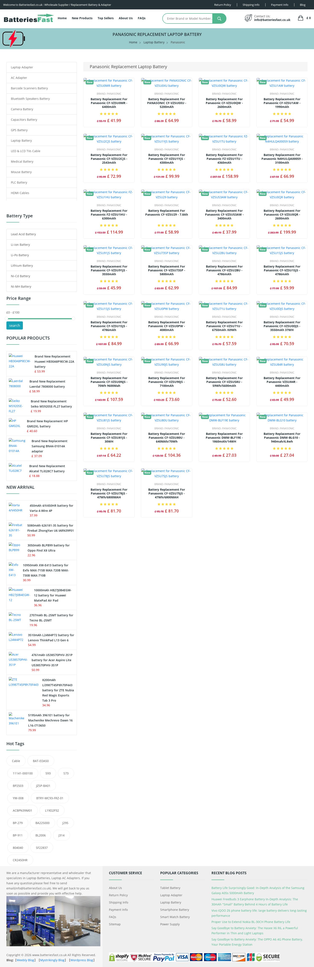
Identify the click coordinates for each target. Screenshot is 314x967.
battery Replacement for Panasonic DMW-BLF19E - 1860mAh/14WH (224, 437)
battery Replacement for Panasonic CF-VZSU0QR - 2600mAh (282, 214)
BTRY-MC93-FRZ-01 (49, 798)
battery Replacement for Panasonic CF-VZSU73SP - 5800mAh (166, 270)
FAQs (141, 18)
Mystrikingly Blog (52, 960)
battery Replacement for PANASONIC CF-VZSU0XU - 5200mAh (166, 103)
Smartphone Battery (174, 910)
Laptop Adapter (22, 67)
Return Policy (118, 895)
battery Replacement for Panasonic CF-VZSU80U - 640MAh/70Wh (166, 437)
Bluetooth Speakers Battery (30, 99)
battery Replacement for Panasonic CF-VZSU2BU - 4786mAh (224, 270)
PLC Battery (19, 182)
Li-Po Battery (20, 255)
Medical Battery (22, 161)
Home (62, 18)
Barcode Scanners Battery (29, 88)
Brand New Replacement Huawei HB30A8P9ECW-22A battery (54, 361)
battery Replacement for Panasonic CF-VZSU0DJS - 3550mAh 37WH (282, 326)
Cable (16, 761)
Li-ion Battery (20, 245)
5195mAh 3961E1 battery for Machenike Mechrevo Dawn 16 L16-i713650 (50, 720)
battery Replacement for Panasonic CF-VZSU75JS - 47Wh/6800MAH (166, 493)
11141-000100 (23, 773)
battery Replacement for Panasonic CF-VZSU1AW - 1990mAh (282, 103)
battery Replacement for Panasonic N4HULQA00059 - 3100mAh (282, 159)
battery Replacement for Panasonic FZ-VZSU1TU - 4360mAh (224, 159)
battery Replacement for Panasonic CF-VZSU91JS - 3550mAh (109, 270)
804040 (18, 848)
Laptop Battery (154, 42)
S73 (66, 773)
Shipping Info (118, 902)
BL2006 (40, 835)
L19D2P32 (52, 810)
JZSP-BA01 (43, 786)
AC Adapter (19, 78)
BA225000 (42, 823)
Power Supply (170, 924)
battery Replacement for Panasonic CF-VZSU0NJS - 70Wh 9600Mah (109, 382)
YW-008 (18, 798)
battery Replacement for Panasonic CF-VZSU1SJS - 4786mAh (282, 270)
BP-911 (18, 835)
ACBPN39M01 (22, 810)
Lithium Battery (22, 265)
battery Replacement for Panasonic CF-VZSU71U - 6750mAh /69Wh (224, 326)
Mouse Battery (21, 172)
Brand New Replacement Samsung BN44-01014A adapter (49, 446)
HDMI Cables (20, 193)
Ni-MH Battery (21, 286)
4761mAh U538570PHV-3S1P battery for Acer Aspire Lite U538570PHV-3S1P (52, 660)
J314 (62, 835)
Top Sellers (106, 18)
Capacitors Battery (24, 120)
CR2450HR (20, 860)
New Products (82, 18)
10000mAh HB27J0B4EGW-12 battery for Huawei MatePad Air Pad (53, 595)
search (14, 325)
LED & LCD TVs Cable (25, 151)
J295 (65, 823)
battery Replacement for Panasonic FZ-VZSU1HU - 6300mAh (109, 214)
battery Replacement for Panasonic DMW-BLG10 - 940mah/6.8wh (282, 437)
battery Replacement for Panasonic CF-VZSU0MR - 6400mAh (109, 103)
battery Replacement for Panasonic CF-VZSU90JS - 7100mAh (166, 382)
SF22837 (42, 848)
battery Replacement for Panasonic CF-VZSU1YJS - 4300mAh (166, 159)
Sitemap (115, 924)
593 (48, 773)
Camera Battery (22, 109)
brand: (109, 94)
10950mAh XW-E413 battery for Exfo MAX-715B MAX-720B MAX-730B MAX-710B (46, 570)
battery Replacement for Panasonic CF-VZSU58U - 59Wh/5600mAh (224, 382)
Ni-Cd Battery (20, 276)
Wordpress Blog (81, 960)
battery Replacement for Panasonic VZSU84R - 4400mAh (282, 382)
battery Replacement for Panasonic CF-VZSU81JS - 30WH (109, 437)
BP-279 (18, 823)
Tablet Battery (170, 888)
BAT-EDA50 (41, 761)
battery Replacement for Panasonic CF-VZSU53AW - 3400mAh (224, 214)
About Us (126, 18)
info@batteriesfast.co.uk (272, 20)
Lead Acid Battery (23, 234)
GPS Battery (19, 130)
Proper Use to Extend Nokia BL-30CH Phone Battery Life (250, 922)
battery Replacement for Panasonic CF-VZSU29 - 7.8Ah (166, 212)
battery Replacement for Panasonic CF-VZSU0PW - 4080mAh (166, 326)
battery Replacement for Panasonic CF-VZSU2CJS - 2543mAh (109, 159)
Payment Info (118, 910)
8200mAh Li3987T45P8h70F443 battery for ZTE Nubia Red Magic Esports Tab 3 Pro (58, 690)
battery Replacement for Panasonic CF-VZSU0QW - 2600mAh (224, 103)
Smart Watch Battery (175, 917)
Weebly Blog (25, 960)
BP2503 (18, 786)
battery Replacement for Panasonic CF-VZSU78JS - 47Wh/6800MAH (109, 493)
